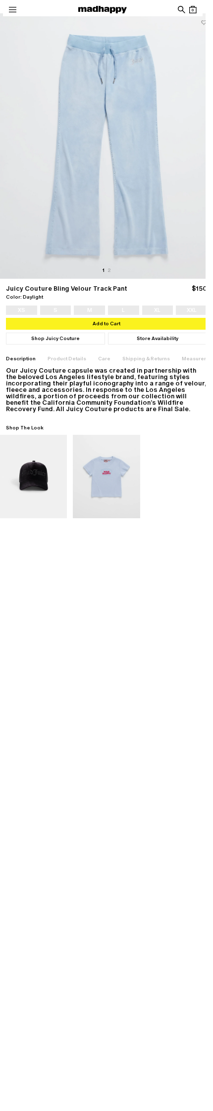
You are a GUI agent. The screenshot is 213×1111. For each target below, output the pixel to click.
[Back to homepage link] (102, 9)
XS (21, 310)
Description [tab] (21, 358)
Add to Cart (106, 323)
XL (157, 310)
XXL (192, 310)
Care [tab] (104, 358)
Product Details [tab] (67, 358)
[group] (106, 145)
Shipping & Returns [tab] (146, 358)
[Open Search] (181, 9)
